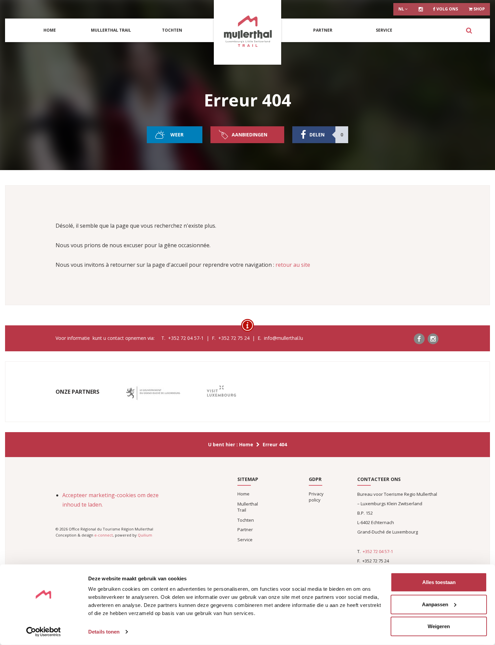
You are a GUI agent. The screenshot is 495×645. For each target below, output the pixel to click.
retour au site (292, 264)
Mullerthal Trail (111, 30)
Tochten (172, 30)
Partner (322, 30)
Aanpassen (435, 604)
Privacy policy (316, 497)
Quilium (145, 535)
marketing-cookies (112, 495)
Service (384, 30)
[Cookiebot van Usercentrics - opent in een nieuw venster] (43, 632)
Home (49, 30)
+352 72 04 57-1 (378, 551)
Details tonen (104, 632)
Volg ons (446, 9)
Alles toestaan (439, 582)
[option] (153, 393)
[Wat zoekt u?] (469, 30)
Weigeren (439, 626)
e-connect (103, 535)
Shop (478, 9)
